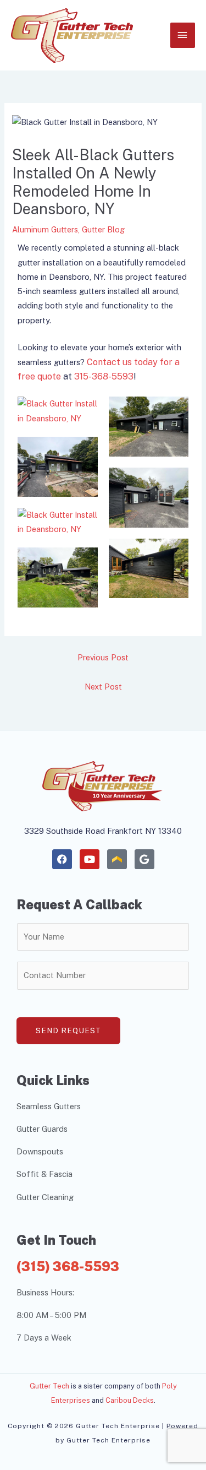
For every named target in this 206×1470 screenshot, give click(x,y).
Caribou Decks (129, 1400)
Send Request (68, 1030)
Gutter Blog (103, 229)
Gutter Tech (49, 1386)
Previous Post (103, 657)
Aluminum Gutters (45, 229)
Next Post (103, 686)
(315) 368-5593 (67, 1266)
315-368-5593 (103, 376)
